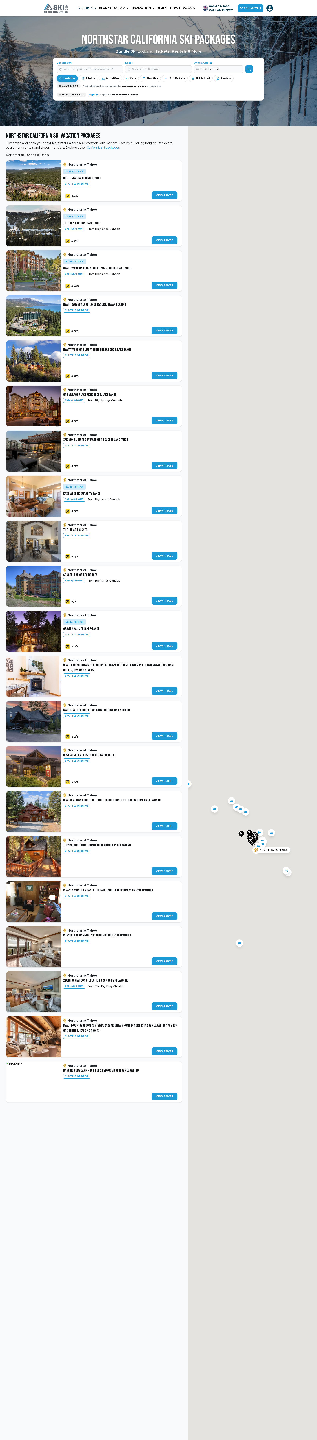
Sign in (93, 94)
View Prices (164, 195)
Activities (112, 78)
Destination (64, 62)
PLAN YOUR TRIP (112, 8)
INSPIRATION (141, 8)
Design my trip (250, 8)
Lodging (69, 78)
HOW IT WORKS (182, 8)
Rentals (226, 78)
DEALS (162, 8)
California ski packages (103, 147)
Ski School (203, 78)
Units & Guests (203, 62)
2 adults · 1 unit (210, 69)
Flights (90, 78)
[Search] (249, 69)
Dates (129, 62)
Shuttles (152, 78)
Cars (133, 78)
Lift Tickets (177, 78)
